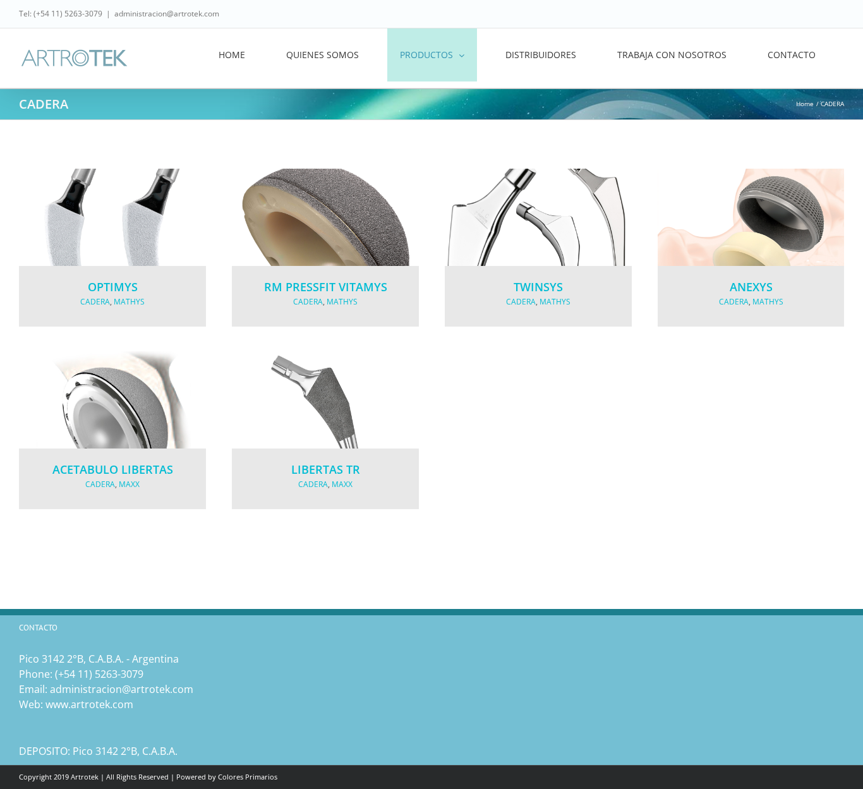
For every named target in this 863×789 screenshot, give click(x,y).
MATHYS (129, 301)
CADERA (95, 301)
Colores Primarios (247, 776)
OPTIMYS (113, 286)
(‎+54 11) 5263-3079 (99, 674)
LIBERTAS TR (325, 469)
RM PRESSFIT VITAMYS (325, 286)
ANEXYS (751, 286)
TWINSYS (538, 286)
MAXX (129, 484)
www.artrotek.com (89, 704)
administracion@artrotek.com (166, 13)
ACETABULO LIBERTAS (112, 469)
